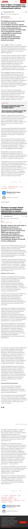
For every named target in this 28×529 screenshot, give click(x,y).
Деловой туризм (13, 495)
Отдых (15, 498)
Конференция (4, 502)
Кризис (21, 186)
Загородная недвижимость (6, 500)
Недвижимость (17, 500)
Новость (6, 495)
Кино (5, 186)
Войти (23, 1)
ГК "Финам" (9, 148)
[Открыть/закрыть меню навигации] (16, 2)
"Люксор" (7, 72)
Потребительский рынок (13, 186)
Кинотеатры (4, 188)
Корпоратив (11, 497)
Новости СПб (11, 188)
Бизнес (23, 500)
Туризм (19, 495)
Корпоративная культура (6, 498)
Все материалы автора (6, 18)
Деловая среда (4, 497)
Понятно (23, 522)
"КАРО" (7, 44)
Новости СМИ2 (5, 202)
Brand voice (10, 502)
